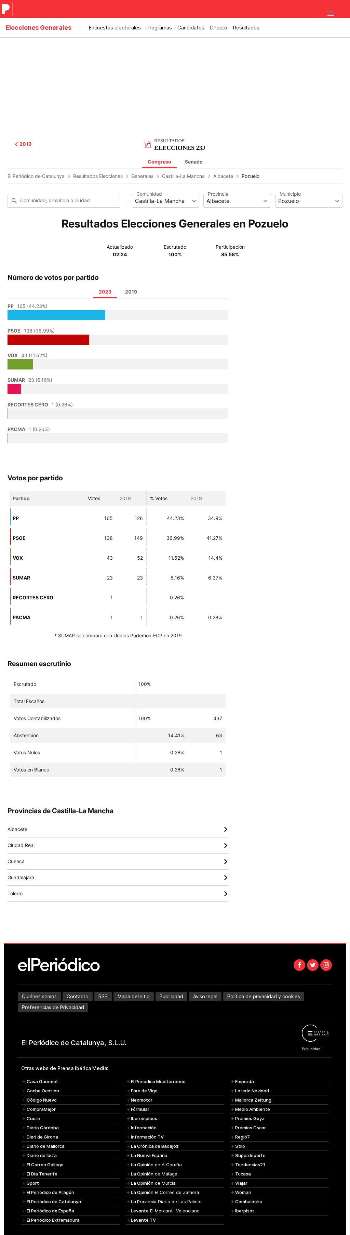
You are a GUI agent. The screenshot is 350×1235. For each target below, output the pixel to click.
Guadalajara (118, 878)
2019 (25, 144)
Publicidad (171, 996)
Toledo (118, 894)
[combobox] (165, 201)
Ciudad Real (118, 845)
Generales (142, 176)
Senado (194, 162)
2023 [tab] (105, 292)
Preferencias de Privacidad (53, 1007)
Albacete (223, 176)
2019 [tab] (131, 292)
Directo (218, 27)
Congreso (159, 162)
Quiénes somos (39, 996)
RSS (103, 996)
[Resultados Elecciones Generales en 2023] (175, 143)
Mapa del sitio (134, 996)
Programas (159, 27)
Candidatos (190, 27)
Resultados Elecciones (98, 176)
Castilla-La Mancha (183, 176)
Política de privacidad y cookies (263, 996)
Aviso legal (205, 996)
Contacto (78, 996)
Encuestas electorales (115, 27)
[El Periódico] (7, 9)
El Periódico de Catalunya (36, 176)
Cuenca (118, 862)
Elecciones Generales (38, 27)
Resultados (246, 27)
